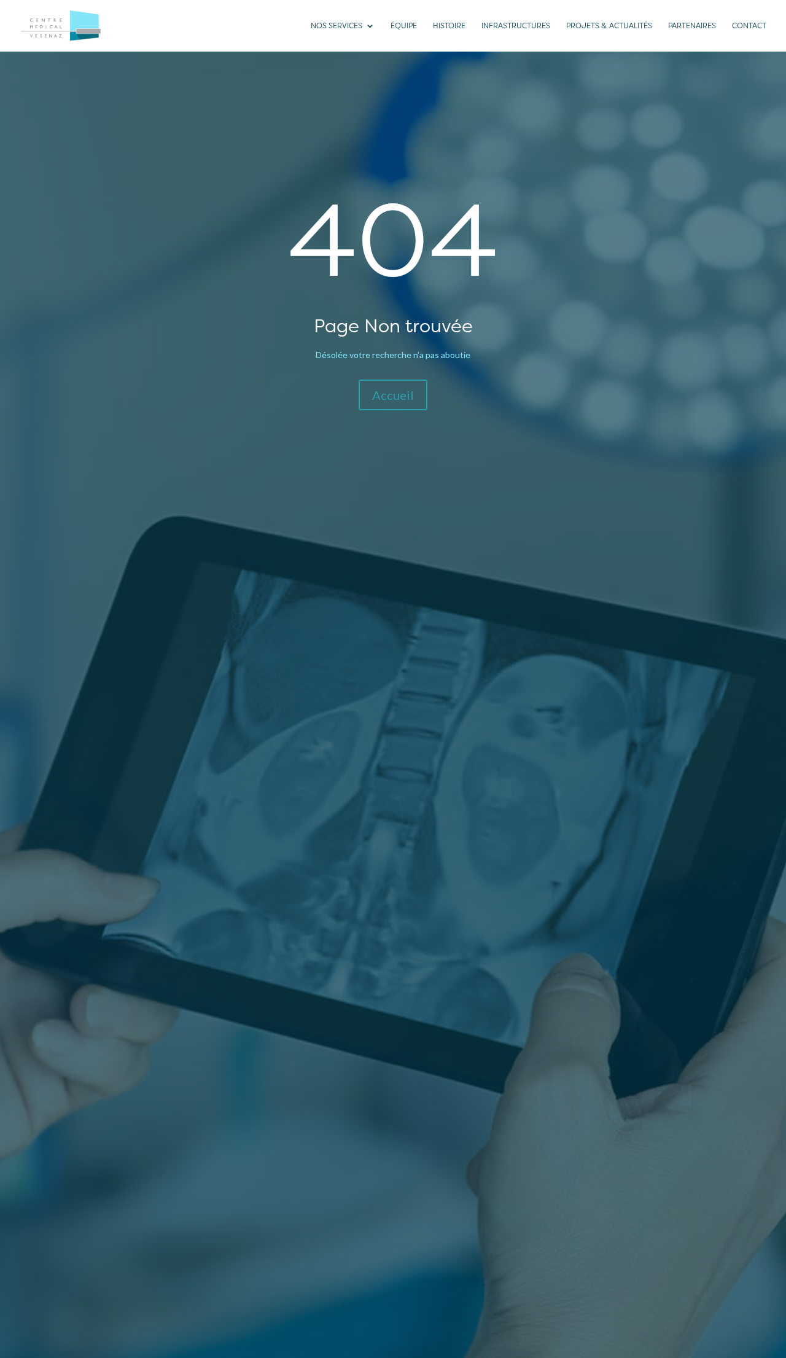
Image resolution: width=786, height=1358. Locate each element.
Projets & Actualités (609, 25)
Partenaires (692, 25)
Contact (749, 25)
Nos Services (336, 25)
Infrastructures (515, 25)
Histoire (449, 25)
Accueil (393, 395)
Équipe (404, 25)
